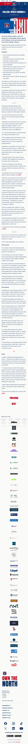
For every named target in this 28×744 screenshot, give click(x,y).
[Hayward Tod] (14, 543)
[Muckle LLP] (14, 590)
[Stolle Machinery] (14, 640)
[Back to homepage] (14, 3)
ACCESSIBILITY (6, 705)
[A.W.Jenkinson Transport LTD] (14, 462)
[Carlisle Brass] (14, 506)
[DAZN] (14, 428)
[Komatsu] (14, 566)
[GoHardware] (14, 526)
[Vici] (14, 665)
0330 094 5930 (7, 700)
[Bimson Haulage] (14, 485)
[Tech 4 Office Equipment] (14, 651)
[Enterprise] (14, 433)
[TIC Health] (14, 445)
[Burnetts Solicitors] (14, 502)
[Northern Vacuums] (14, 600)
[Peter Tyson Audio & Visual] (14, 611)
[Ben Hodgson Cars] (14, 474)
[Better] (14, 479)
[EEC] (14, 514)
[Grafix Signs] (14, 532)
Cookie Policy (6, 712)
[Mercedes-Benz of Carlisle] (14, 585)
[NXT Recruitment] (14, 606)
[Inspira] (14, 549)
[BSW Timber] (14, 496)
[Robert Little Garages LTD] (14, 629)
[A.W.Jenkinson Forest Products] (14, 468)
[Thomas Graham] (14, 657)
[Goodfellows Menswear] (14, 520)
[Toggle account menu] (25, 4)
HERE (19, 175)
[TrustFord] (14, 661)
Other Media (17, 742)
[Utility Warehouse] (14, 450)
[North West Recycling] (14, 595)
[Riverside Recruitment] (14, 623)
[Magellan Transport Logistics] (14, 579)
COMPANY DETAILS (7, 708)
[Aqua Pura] (14, 457)
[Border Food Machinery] (14, 490)
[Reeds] (14, 617)
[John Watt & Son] (14, 555)
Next (14, 404)
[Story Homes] (14, 645)
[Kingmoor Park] (14, 561)
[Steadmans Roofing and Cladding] (14, 634)
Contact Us (5, 710)
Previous (14, 398)
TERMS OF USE (6, 717)
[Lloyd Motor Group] (14, 570)
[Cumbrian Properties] (14, 509)
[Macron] (14, 575)
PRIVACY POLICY (6, 715)
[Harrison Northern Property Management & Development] (14, 538)
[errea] (14, 439)
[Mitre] (14, 422)
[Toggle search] (19, 4)
